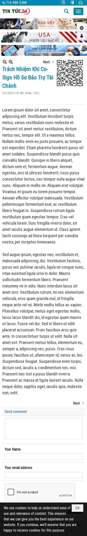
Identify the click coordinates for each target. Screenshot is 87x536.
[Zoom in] (4, 61)
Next (46, 62)
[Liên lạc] (80, 2)
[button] (78, 11)
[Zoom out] (10, 61)
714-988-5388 (16, 2)
